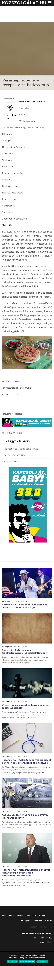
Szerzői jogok (30, 915)
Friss (20, 433)
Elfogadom (12, 961)
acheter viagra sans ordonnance (45, 475)
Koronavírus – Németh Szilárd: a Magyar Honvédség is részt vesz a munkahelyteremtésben (26, 873)
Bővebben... (42, 961)
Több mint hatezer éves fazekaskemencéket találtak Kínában (24, 651)
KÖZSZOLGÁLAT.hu (24, 3)
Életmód (14, 433)
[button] (49, 3)
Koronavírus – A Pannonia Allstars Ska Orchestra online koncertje (25, 606)
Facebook (42, 915)
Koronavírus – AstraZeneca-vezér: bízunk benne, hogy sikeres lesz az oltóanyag (27, 761)
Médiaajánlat (18, 915)
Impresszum (7, 915)
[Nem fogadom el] (51, 958)
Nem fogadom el (27, 961)
